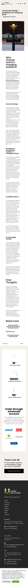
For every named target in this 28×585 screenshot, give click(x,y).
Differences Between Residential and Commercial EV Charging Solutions (13, 326)
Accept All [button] (15, 581)
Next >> (22, 343)
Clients (6, 506)
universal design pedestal (12, 80)
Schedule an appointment (14, 471)
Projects (6, 504)
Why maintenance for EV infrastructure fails (13, 335)
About (6, 510)
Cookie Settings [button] (7, 581)
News (5, 512)
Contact (6, 514)
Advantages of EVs (10, 331)
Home (6, 500)
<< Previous (5, 343)
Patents (6, 508)
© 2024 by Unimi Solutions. (12, 497)
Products (7, 502)
